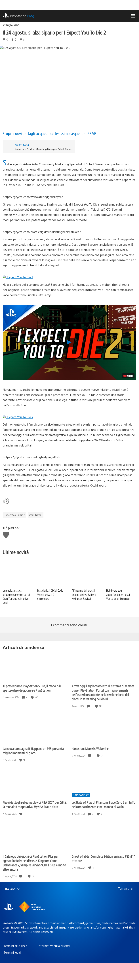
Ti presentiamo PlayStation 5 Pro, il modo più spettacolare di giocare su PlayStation (32, 688)
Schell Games (36, 514)
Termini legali (12, 952)
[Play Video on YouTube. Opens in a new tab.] (128, 375)
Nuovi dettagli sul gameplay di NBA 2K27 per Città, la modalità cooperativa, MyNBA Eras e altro (34, 804)
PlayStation (22, 16)
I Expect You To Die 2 (14, 514)
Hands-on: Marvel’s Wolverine (90, 748)
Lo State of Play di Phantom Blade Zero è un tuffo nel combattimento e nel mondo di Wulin (103, 804)
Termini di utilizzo (15, 946)
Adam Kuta (22, 144)
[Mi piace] (32, 697)
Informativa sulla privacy (54, 946)
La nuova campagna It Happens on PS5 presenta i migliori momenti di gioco (34, 750)
